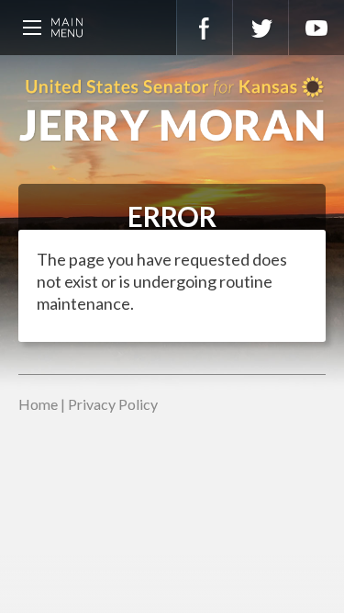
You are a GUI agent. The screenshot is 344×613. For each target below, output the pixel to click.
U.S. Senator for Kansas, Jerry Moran (172, 110)
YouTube (316, 27)
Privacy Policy (113, 404)
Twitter (260, 27)
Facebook (204, 27)
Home (38, 404)
